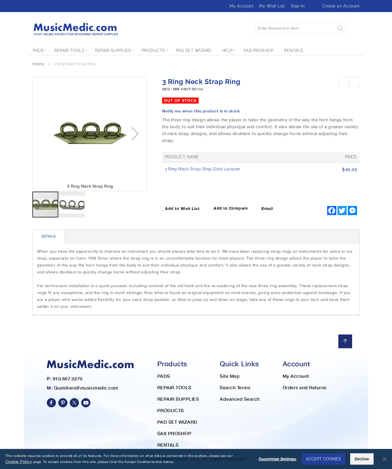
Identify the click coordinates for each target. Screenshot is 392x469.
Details (48, 236)
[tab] (49, 237)
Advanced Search (240, 399)
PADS (163, 376)
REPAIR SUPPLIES (178, 399)
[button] (135, 134)
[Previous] (344, 82)
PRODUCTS (170, 410)
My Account (241, 6)
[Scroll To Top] (345, 341)
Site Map (230, 376)
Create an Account (341, 6)
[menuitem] (38, 50)
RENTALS (168, 444)
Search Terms (235, 387)
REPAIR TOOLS (174, 387)
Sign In (298, 6)
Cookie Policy (18, 461)
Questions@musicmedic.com (86, 387)
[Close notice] (384, 459)
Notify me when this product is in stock (201, 110)
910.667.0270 (68, 378)
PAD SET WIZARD (177, 422)
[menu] (196, 50)
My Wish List (272, 6)
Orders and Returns (305, 387)
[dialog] (196, 459)
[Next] (355, 82)
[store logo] (75, 29)
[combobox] (300, 28)
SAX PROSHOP (174, 433)
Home (38, 64)
